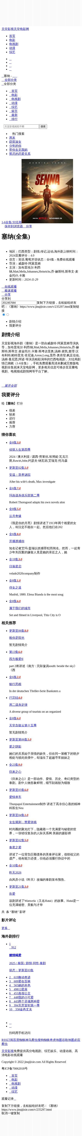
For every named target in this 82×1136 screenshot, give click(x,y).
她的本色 (20, 985)
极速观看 (9, 290)
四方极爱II (16, 659)
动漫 (12, 48)
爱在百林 (20, 981)
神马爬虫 (31, 1040)
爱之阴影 (15, 746)
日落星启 (15, 566)
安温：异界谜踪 (20, 474)
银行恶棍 (15, 684)
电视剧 (13, 44)
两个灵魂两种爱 (24, 1001)
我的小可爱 (21, 997)
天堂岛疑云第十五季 (23, 725)
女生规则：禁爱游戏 (23, 822)
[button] (15, 321)
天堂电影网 (21, 29)
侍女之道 (15, 587)
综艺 (12, 52)
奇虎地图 (56, 1040)
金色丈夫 (20, 1009)
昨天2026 (15, 872)
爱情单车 (15, 797)
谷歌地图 (68, 1040)
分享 (27, 226)
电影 (12, 40)
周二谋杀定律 (18, 704)
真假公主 (20, 993)
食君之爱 (15, 847)
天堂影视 (8, 29)
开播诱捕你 (16, 541)
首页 (12, 36)
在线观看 (9, 286)
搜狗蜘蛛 (44, 1040)
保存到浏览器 (14, 226)
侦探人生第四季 (20, 449)
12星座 (18, 989)
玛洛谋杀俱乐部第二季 (24, 495)
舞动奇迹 (20, 977)
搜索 (43, 126)
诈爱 (12, 893)
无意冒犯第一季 (24, 1005)
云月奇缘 (15, 516)
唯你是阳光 (16, 637)
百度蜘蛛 (19, 1040)
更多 (6, 928)
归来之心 (15, 771)
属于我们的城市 (20, 608)
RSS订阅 (7, 1040)
